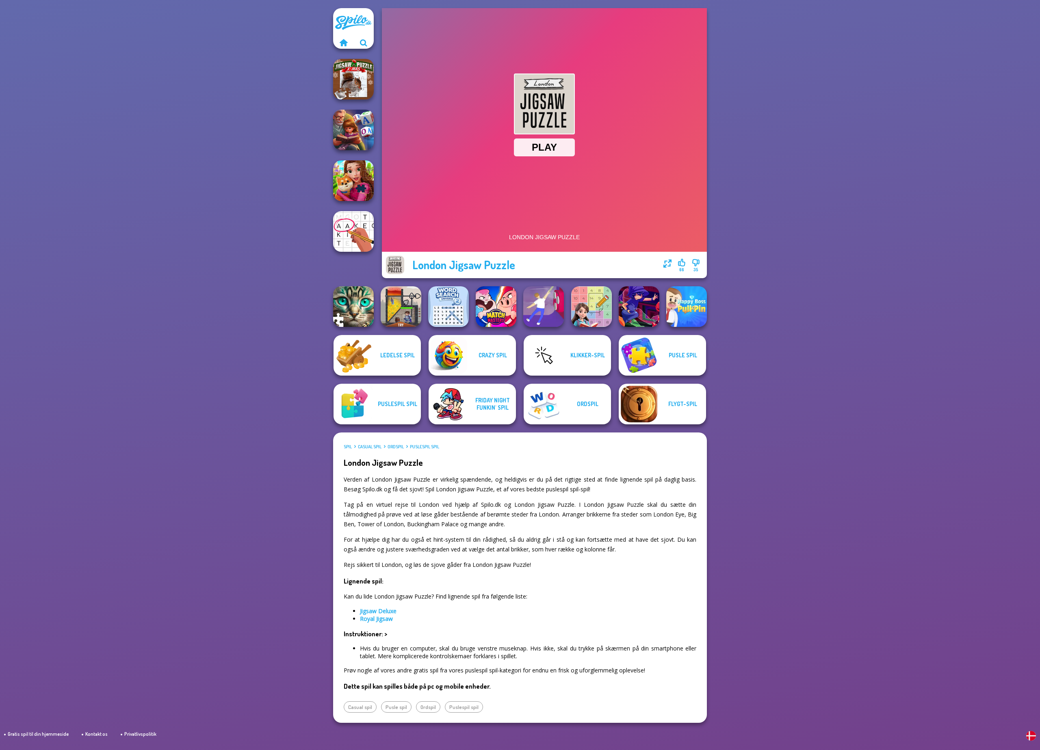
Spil (348, 447)
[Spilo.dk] (343, 43)
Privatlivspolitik (140, 734)
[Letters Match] (353, 231)
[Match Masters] (496, 306)
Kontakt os (96, 734)
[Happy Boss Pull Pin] (686, 306)
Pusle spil (396, 707)
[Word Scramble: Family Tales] (353, 130)
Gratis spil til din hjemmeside (38, 734)
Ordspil (396, 447)
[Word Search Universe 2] (448, 306)
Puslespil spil (424, 447)
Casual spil (369, 447)
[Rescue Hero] (401, 306)
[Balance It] (543, 306)
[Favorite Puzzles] (353, 306)
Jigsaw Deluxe (378, 611)
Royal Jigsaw (376, 618)
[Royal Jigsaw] (353, 180)
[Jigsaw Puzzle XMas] (353, 79)
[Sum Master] (591, 306)
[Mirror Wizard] (639, 306)
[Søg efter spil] (363, 43)
